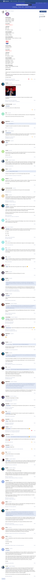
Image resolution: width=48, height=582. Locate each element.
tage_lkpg (8, 511)
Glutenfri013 (9, 428)
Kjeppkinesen (9, 132)
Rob (8, 123)
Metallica (8, 106)
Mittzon (8, 206)
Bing (7, 421)
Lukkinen (8, 436)
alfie (7, 266)
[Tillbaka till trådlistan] (1, 1)
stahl (8, 171)
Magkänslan (8, 405)
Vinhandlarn (8, 460)
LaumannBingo (9, 344)
